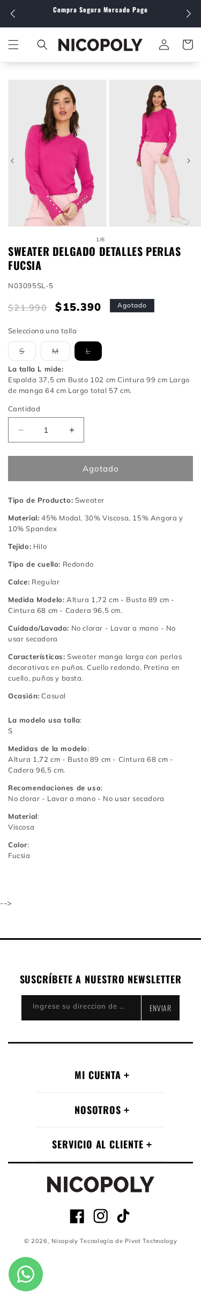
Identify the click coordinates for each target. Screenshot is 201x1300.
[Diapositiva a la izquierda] (12, 161)
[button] (188, 14)
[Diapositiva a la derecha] (189, 161)
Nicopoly (64, 1241)
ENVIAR (161, 1007)
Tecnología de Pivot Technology (128, 1241)
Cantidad (24, 408)
